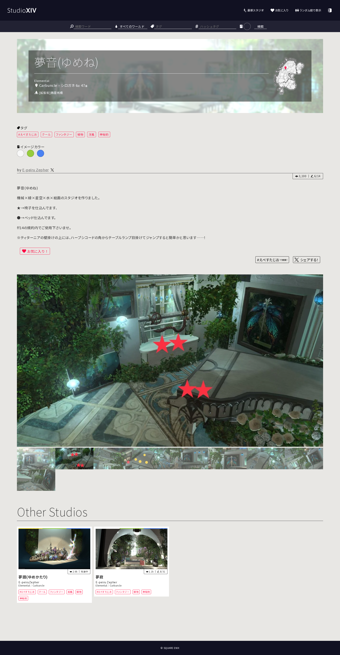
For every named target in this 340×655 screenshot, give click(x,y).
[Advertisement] (170, 626)
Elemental (24, 585)
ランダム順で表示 (310, 10)
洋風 (92, 134)
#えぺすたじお (27, 134)
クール (46, 134)
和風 (70, 592)
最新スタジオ (255, 10)
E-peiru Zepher (35, 169)
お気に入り (282, 10)
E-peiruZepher (28, 582)
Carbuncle (38, 585)
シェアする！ (309, 259)
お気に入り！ (37, 251)
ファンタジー (64, 134)
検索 (260, 26)
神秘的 (104, 134)
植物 (80, 134)
